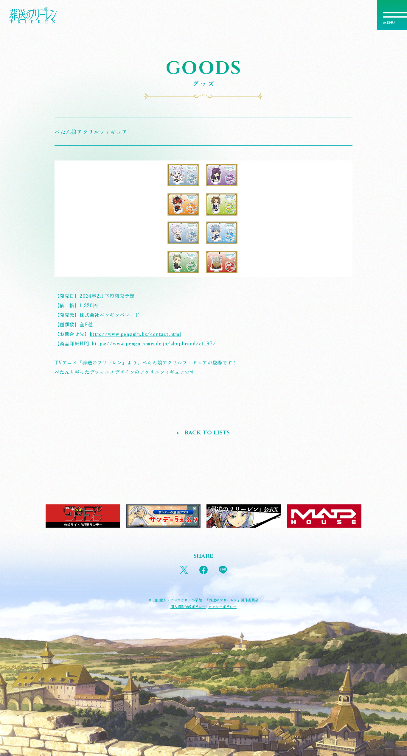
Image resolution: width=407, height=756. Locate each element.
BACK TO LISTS (207, 433)
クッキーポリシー (222, 606)
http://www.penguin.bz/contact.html (135, 333)
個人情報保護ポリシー (188, 606)
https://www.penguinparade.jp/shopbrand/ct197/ (154, 343)
